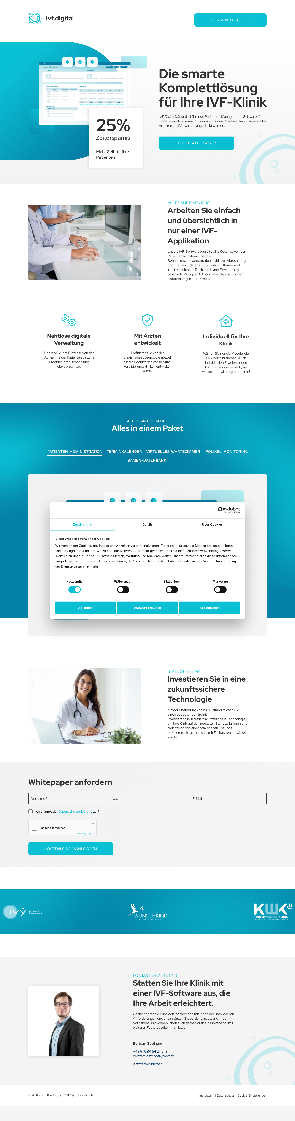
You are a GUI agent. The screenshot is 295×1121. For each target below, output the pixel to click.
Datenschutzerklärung (75, 811)
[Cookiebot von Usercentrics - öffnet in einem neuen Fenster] (221, 510)
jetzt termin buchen (148, 1064)
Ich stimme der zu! (67, 811)
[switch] (123, 589)
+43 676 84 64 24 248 (150, 1051)
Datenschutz (225, 1095)
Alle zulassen (210, 607)
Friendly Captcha (86, 833)
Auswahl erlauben (147, 607)
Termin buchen (230, 19)
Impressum (206, 1095)
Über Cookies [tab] (212, 524)
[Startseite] (50, 18)
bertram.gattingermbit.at (153, 1056)
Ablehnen (85, 607)
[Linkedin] (187, 1095)
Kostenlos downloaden (71, 848)
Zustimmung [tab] (82, 524)
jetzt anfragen (196, 143)
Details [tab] (147, 524)
